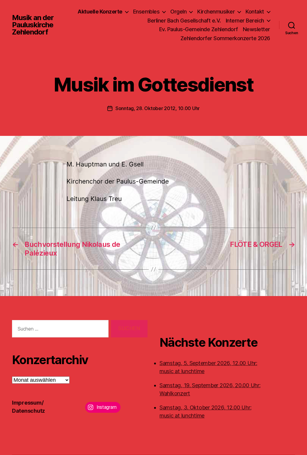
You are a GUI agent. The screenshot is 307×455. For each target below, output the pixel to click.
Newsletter (256, 29)
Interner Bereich (245, 20)
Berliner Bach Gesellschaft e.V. (184, 20)
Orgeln (178, 11)
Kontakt (255, 11)
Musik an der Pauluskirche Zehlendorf (33, 25)
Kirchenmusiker (216, 11)
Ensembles (146, 11)
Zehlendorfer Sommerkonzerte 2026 (225, 38)
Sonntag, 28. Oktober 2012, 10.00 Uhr (157, 108)
